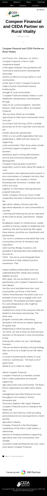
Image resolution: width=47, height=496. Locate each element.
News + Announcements (14, 456)
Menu (42, 10)
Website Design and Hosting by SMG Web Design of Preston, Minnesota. (29, 489)
